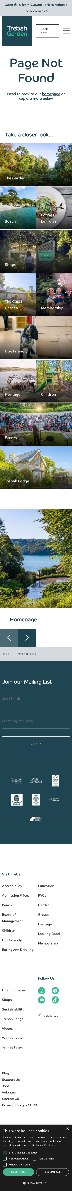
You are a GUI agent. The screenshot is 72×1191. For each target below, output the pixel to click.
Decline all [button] (52, 1172)
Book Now (44, 31)
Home (5, 653)
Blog (5, 1073)
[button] (27, 638)
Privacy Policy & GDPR (19, 1105)
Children (48, 394)
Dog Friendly (16, 351)
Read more (50, 1145)
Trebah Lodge (17, 481)
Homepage (23, 619)
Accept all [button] (18, 1172)
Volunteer (9, 1092)
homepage (51, 94)
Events (11, 437)
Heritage (12, 394)
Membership (52, 308)
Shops (10, 264)
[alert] (36, 1158)
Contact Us (10, 1099)
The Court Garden (13, 304)
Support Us (11, 1080)
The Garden (15, 178)
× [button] (67, 1128)
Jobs (6, 1086)
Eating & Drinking (48, 218)
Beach (10, 221)
